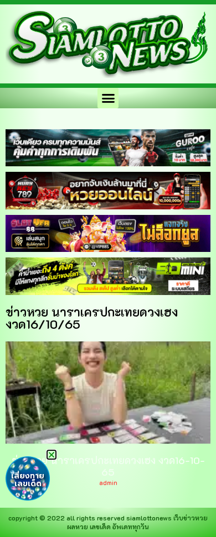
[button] (108, 98)
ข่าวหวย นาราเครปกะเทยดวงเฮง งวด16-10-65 (108, 466)
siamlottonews (149, 517)
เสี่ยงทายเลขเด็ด (27, 479)
